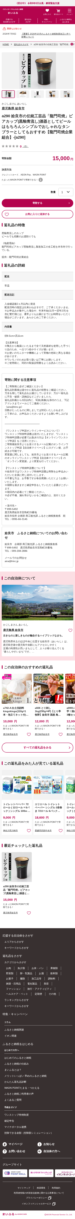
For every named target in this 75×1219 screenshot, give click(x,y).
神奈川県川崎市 (10, 830)
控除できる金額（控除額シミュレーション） (28, 1132)
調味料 (51, 978)
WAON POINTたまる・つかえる (21, 1087)
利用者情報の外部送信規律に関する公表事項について (39, 1193)
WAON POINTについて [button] (41, 180)
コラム (7, 1022)
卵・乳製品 (26, 973)
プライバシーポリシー (36, 1198)
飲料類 (54, 973)
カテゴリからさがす (15, 962)
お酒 (41, 973)
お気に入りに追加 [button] (29, 734)
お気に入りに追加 (70, 630)
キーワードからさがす (16, 947)
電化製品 (32, 983)
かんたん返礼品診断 (15, 1081)
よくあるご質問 (12, 1099)
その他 (52, 993)
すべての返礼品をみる (37, 747)
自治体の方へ (51, 1151)
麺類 (22, 978)
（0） (25, 146)
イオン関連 (10, 1035)
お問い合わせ (17, 1151)
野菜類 (9, 973)
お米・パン (38, 968)
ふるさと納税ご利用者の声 (19, 1093)
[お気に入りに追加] (70, 630)
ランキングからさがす (16, 1000)
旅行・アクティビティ (39, 988)
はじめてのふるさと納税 (17, 1057)
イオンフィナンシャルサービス (36, 1203)
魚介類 (21, 968)
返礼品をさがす (28, 20)
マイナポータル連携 (15, 1127)
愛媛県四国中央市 (43, 830)
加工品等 (36, 978)
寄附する (37, 203)
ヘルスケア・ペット (17, 993)
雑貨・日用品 (13, 983)
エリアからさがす (14, 941)
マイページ (15, 1144)
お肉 (8, 968)
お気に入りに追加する (37, 214)
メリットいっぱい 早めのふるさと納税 (25, 1075)
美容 (46, 983)
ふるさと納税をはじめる (66, 20)
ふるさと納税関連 (14, 1029)
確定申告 (9, 1120)
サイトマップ (24, 1188)
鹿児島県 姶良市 (13, 108)
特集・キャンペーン (47, 20)
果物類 (54, 968)
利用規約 (56, 1188)
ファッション (13, 988)
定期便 (38, 993)
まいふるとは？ (12, 1069)
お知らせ (49, 1144)
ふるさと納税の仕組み (16, 1063)
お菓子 (9, 978)
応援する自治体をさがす (9, 20)
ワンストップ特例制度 (16, 1114)
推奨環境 (41, 1188)
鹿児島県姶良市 (10, 734)
